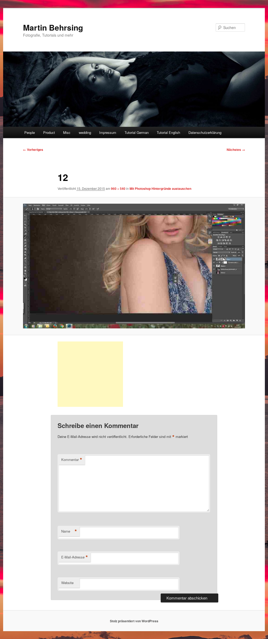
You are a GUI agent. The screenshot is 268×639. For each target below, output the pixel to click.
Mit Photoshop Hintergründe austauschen (160, 188)
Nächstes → (236, 149)
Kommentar (71, 459)
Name (69, 531)
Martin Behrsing (53, 27)
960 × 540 (118, 188)
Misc (66, 132)
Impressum (107, 132)
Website (67, 582)
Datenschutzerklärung (204, 132)
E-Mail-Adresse (74, 557)
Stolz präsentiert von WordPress (134, 621)
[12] (134, 266)
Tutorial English (168, 132)
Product (49, 132)
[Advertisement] (90, 374)
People (29, 132)
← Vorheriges (33, 149)
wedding (85, 132)
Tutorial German (137, 132)
